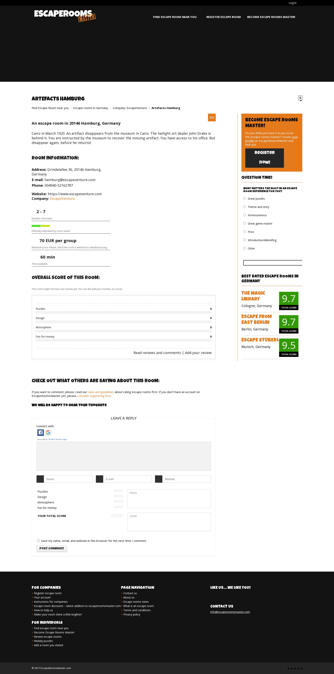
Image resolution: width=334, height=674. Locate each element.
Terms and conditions (137, 610)
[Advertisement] (167, 55)
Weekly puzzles (43, 641)
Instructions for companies (51, 601)
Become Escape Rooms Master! (271, 17)
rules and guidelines (101, 392)
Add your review (198, 352)
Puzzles (42, 491)
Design (42, 497)
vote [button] (276, 262)
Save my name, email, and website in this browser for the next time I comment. (94, 541)
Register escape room (223, 17)
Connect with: (45, 426)
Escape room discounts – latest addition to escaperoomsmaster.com (77, 606)
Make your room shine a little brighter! (58, 614)
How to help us (43, 610)
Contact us (130, 593)
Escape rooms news (136, 601)
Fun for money (47, 508)
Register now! (265, 158)
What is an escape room (138, 606)
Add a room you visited (48, 645)
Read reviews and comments (157, 352)
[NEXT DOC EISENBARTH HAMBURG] (330, 664)
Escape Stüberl (260, 340)
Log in (293, 3)
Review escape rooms (48, 636)
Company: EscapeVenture (130, 108)
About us (129, 597)
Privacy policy (131, 614)
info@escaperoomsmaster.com (230, 612)
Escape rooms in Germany (90, 108)
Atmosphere (45, 502)
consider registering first (94, 396)
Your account (42, 597)
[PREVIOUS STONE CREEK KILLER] (4, 664)
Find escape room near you (175, 17)
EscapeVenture (62, 198)
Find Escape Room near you (50, 108)
